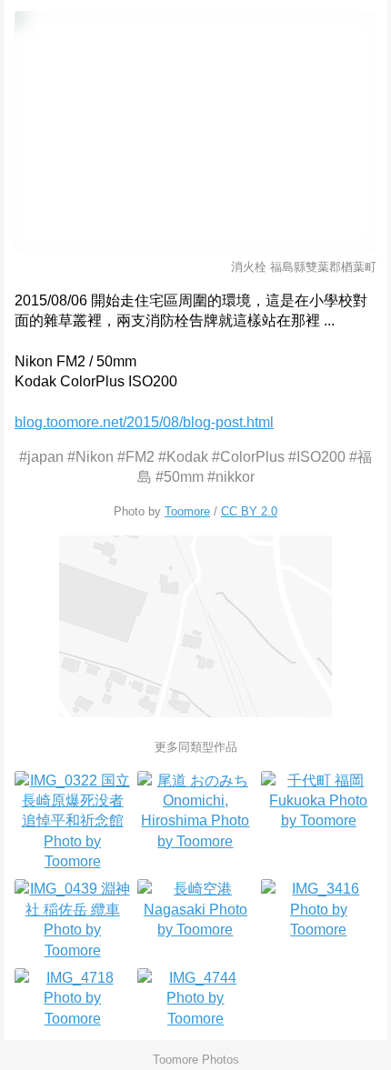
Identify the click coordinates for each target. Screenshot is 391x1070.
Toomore (187, 511)
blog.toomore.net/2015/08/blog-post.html (144, 422)
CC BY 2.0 (249, 511)
